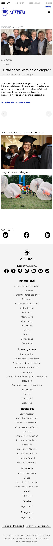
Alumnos (27, 468)
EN (46, 6)
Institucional (7, 27)
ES (49, 6)
